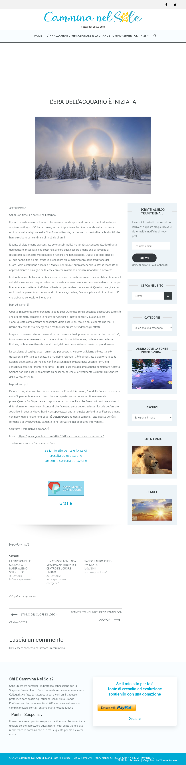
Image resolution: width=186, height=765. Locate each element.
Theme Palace (168, 760)
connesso (29, 648)
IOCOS (150, 757)
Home (38, 35)
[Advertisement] (93, 69)
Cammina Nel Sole (30, 757)
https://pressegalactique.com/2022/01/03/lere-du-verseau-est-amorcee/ (61, 436)
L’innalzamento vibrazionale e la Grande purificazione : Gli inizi (96, 35)
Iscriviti (144, 258)
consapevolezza (28, 596)
